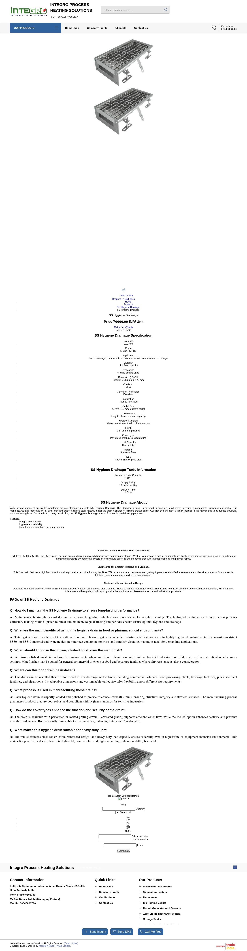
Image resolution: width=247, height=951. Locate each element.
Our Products (24, 27)
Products (128, 304)
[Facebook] (235, 868)
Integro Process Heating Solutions (71, 10)
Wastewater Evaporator (157, 886)
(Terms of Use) (71, 943)
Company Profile (97, 27)
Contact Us (141, 27)
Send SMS (124, 931)
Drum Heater (150, 897)
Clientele (120, 27)
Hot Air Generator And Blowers (162, 908)
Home (128, 301)
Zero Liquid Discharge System (161, 913)
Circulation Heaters (155, 891)
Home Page (72, 27)
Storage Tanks (152, 919)
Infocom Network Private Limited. (55, 946)
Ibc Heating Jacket (154, 902)
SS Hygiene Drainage (128, 307)
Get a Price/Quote (123, 327)
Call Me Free (153, 931)
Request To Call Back (123, 299)
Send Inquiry (126, 295)
